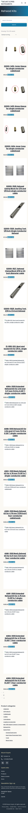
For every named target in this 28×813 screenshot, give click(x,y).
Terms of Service (22, 807)
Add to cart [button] (10, 75)
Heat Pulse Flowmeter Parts (14, 735)
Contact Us (6, 756)
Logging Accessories (9, 722)
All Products (6, 711)
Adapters (6, 709)
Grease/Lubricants (11, 733)
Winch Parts (9, 740)
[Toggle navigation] (25, 2)
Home (3, 771)
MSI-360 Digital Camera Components (14, 724)
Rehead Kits (6, 727)
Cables (5, 717)
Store (2, 779)
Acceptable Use (10, 809)
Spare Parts (6, 730)
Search (14, 25)
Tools (7, 738)
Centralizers (6, 719)
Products (3, 774)
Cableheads (7, 714)
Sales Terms (19, 809)
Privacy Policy (5, 807)
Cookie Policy (13, 807)
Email (3, 793)
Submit (3, 797)
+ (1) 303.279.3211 (8, 759)
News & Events (5, 776)
